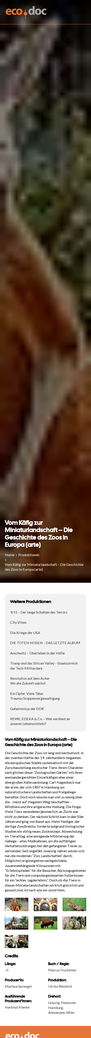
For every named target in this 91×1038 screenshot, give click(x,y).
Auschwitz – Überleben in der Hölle (37, 653)
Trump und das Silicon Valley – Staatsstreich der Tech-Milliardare (44, 665)
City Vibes (18, 622)
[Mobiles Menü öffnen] (81, 12)
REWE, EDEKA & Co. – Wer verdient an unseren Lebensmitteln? (40, 721)
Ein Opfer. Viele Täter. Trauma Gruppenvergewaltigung (35, 695)
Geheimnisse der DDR (27, 709)
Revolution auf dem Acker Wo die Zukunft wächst (30, 680)
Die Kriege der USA (25, 632)
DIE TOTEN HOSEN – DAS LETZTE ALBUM (45, 643)
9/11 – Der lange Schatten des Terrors (38, 612)
